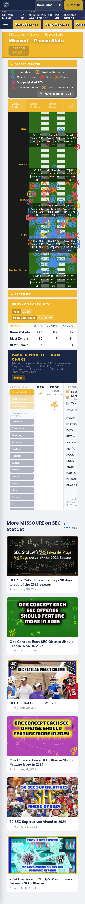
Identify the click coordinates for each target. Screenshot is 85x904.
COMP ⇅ (52, 325)
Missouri (35, 34)
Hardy (15, 476)
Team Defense (58, 24)
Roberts (16, 455)
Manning (17, 435)
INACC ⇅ (67, 325)
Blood (15, 469)
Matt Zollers (19, 399)
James (16, 462)
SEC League (17, 34)
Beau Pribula (19, 392)
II (12, 503)
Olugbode (18, 428)
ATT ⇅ (38, 325)
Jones (15, 497)
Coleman (17, 421)
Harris (15, 483)
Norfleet (16, 449)
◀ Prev (72, 105)
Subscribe (74, 5)
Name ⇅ (15, 325)
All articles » (71, 526)
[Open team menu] (5, 24)
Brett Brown (19, 406)
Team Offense (27, 24)
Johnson (17, 442)
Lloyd (15, 490)
